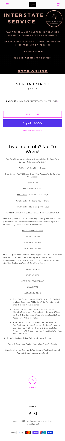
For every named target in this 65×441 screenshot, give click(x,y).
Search (32, 406)
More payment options (32, 130)
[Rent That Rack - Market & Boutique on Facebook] (30, 413)
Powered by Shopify (32, 424)
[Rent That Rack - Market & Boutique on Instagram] (35, 413)
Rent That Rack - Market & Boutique (39, 421)
